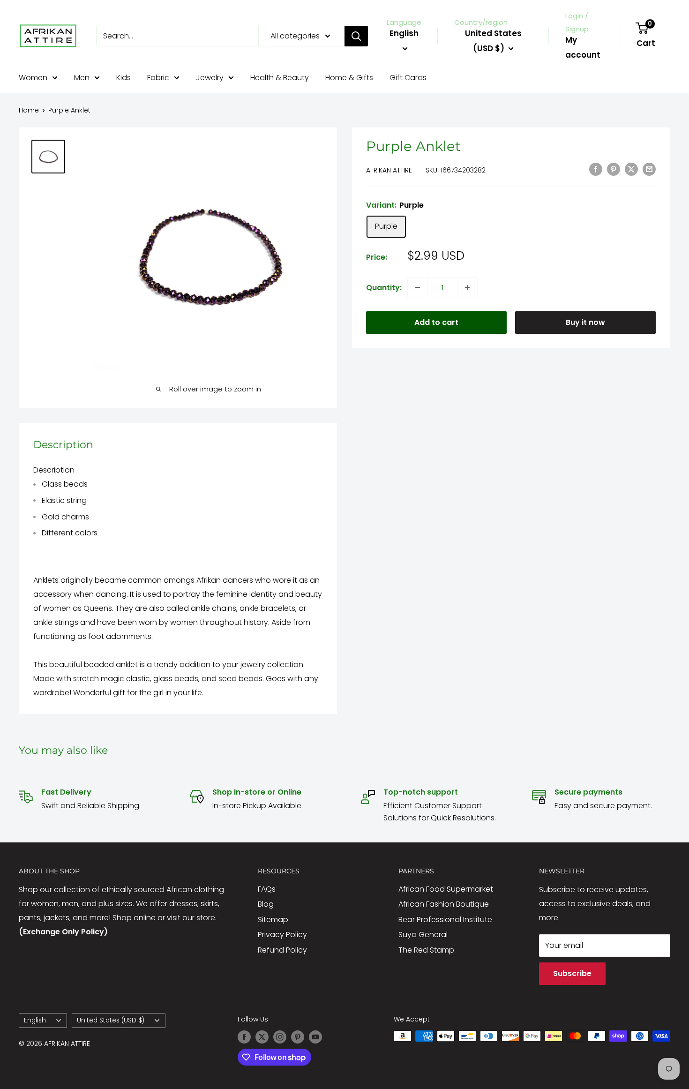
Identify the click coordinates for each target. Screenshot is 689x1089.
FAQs (267, 889)
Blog (266, 904)
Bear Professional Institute (445, 919)
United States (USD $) (110, 1020)
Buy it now (585, 321)
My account (582, 47)
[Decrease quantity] (417, 287)
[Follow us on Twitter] (262, 1037)
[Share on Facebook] (595, 169)
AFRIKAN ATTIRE (389, 169)
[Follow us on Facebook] (244, 1037)
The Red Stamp (426, 950)
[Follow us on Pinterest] (297, 1037)
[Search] (356, 36)
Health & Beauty (279, 77)
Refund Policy (282, 950)
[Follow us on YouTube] (315, 1037)
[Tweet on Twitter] (631, 169)
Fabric (158, 77)
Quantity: (384, 287)
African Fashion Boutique (443, 904)
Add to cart (436, 321)
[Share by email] (649, 169)
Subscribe (572, 973)
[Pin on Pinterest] (613, 169)
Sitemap (273, 919)
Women (33, 77)
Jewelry (210, 77)
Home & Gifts (349, 77)
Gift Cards (408, 77)
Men (82, 77)
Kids (123, 77)
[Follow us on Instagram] (279, 1037)
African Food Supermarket (445, 889)
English (35, 1020)
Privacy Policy (282, 934)
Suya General (423, 934)
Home (29, 110)
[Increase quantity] (467, 287)
